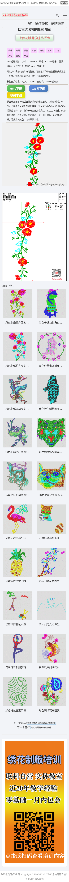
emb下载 (16, 88)
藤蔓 (26, 51)
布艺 (26, 56)
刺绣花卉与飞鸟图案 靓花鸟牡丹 (41, 723)
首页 (30, 23)
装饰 (50, 51)
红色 (57, 51)
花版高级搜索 (57, 23)
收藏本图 (16, 95)
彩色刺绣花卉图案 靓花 (41, 728)
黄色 (10, 56)
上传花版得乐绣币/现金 (34, 38)
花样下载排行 (42, 23)
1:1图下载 (38, 88)
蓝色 (18, 56)
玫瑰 (10, 51)
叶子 (34, 51)
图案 (42, 51)
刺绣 (18, 51)
